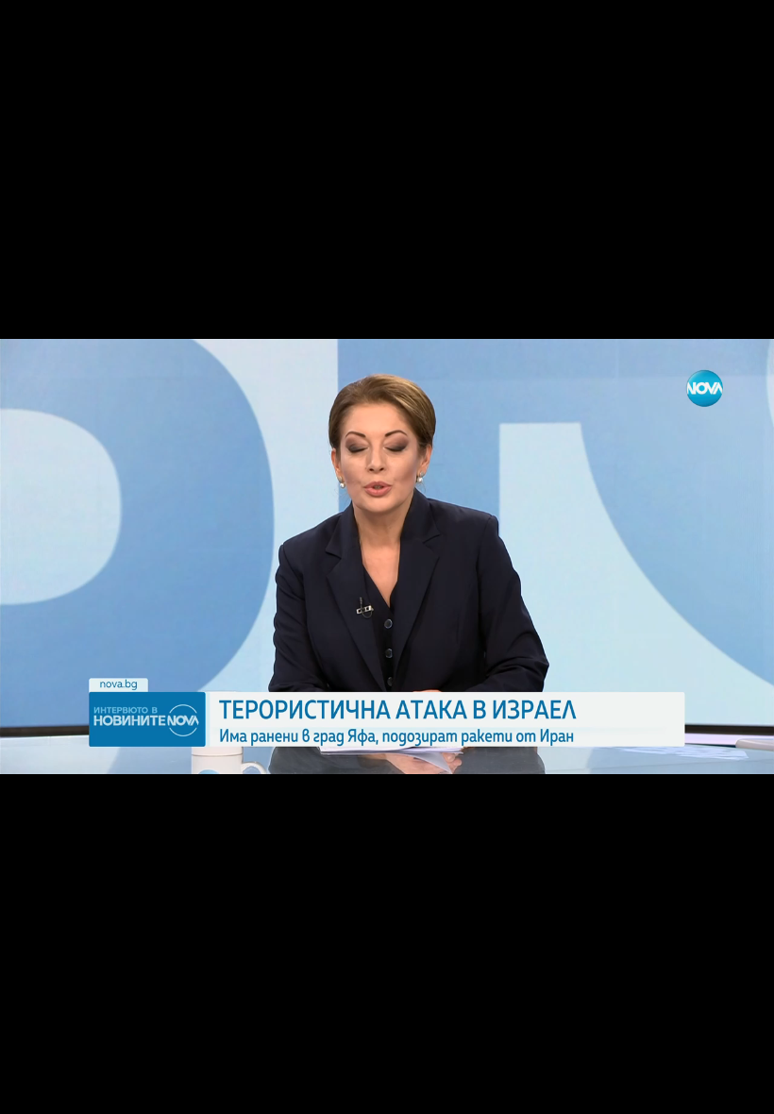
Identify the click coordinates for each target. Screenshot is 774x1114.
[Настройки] (737, 33)
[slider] (71, 1063)
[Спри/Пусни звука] (71, 1089)
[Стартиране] (31, 1089)
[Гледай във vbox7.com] (739, 1089)
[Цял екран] (699, 1089)
